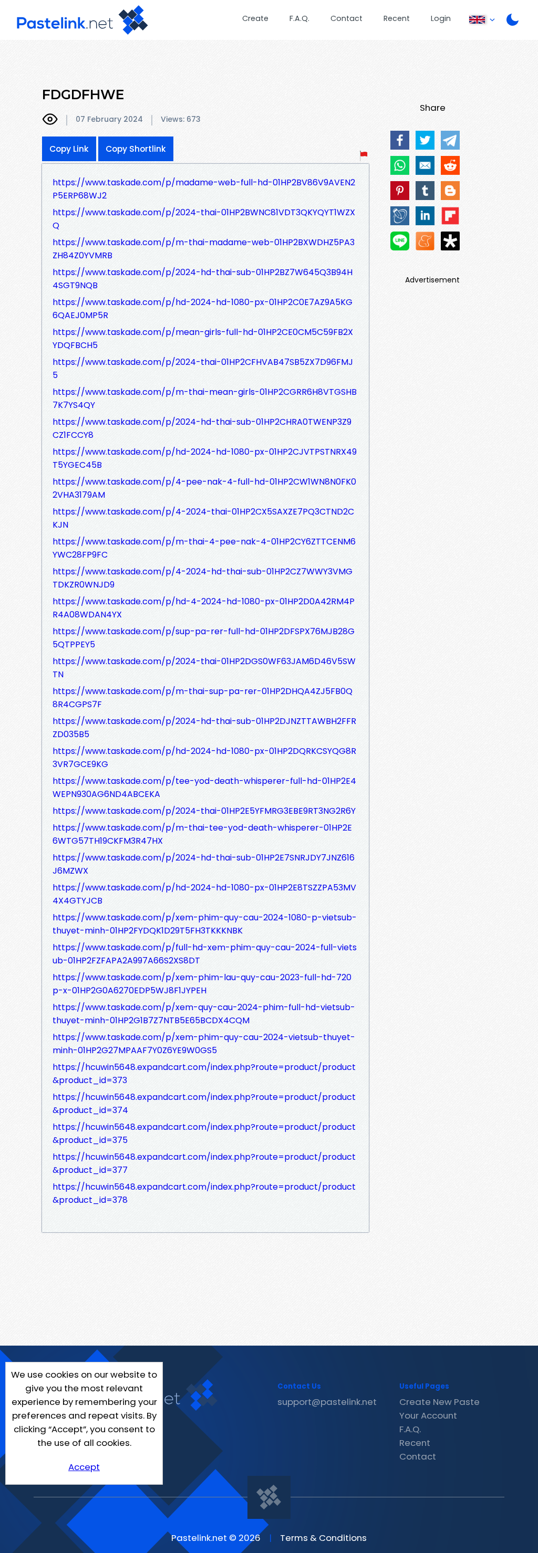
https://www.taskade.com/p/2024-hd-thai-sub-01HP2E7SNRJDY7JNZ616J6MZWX (204, 864)
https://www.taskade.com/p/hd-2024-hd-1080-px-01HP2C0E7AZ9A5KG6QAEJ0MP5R (203, 308)
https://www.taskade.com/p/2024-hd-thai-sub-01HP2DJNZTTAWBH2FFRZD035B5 (204, 727)
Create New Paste (439, 1401)
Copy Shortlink (136, 148)
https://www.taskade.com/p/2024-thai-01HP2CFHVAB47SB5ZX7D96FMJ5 (203, 368)
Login (441, 18)
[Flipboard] (450, 215)
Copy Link (69, 148)
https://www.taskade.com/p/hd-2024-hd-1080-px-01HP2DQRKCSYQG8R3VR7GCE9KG (204, 757)
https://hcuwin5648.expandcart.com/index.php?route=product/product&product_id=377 (204, 1163)
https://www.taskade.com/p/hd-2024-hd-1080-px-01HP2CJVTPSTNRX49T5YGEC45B (205, 458)
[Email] (425, 165)
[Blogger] (450, 190)
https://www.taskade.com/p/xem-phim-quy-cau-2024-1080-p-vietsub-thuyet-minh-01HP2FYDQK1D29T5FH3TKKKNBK (205, 924)
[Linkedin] (425, 215)
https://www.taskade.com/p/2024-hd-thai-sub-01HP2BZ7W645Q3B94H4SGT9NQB (203, 278)
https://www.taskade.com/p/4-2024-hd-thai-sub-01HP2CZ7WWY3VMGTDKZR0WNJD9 (203, 578)
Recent (397, 18)
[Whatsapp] (399, 165)
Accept (84, 1467)
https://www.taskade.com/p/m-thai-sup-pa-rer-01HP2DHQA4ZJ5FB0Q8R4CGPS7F (203, 697)
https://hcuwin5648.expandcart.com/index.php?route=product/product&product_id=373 (204, 1073)
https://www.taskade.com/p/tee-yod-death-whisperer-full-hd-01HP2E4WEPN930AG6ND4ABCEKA (204, 787)
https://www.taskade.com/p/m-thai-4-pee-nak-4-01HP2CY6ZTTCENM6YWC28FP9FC (204, 548)
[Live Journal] (399, 215)
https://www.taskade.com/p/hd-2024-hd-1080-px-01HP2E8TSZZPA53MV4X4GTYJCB (204, 894)
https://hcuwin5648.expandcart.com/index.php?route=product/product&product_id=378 (204, 1193)
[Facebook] (399, 140)
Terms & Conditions (323, 1537)
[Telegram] (450, 140)
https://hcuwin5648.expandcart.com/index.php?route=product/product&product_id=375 (204, 1133)
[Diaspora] (450, 241)
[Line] (399, 241)
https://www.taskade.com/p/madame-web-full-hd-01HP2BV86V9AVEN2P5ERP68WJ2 (204, 189)
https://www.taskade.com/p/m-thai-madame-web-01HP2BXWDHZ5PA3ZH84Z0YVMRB (204, 248)
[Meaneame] (425, 241)
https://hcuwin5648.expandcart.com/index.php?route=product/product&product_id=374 (204, 1103)
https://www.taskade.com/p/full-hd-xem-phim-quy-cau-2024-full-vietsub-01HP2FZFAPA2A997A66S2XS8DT (205, 954)
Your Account (428, 1415)
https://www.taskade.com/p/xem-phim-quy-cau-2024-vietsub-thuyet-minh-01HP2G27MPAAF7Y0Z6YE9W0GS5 (204, 1043)
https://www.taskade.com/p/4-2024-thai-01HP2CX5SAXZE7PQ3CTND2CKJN (203, 518)
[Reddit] (450, 165)
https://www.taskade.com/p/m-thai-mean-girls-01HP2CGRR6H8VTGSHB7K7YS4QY (205, 398)
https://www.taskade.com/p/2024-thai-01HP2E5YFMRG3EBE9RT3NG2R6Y (204, 811)
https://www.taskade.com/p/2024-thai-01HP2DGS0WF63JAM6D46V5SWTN (204, 667)
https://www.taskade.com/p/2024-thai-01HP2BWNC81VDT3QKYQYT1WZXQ (204, 219)
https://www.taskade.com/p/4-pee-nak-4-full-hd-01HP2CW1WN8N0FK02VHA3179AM (204, 488)
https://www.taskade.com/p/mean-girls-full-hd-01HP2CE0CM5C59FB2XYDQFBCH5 (203, 338)
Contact (346, 18)
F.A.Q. (299, 18)
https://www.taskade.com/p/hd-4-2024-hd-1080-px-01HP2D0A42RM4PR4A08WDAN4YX (204, 608)
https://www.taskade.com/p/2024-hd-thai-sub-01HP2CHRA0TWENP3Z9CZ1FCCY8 (202, 428)
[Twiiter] (425, 140)
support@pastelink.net (327, 1401)
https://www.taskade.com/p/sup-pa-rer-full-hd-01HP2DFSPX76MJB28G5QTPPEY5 (204, 637)
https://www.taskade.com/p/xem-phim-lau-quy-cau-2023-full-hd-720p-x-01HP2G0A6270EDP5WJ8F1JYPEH (202, 983)
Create (255, 18)
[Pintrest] (399, 190)
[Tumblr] (425, 190)
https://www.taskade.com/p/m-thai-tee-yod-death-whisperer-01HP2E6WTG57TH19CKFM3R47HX (202, 834)
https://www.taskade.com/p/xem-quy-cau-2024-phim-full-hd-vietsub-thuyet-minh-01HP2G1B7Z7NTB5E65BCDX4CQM (204, 1013)
